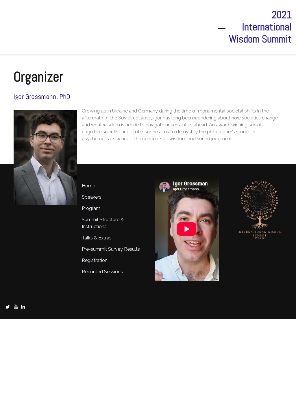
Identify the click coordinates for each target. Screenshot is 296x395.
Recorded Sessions (102, 271)
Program (91, 208)
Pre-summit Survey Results (111, 249)
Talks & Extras (97, 238)
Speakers (91, 197)
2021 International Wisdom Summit (260, 27)
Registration (95, 260)
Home (88, 186)
